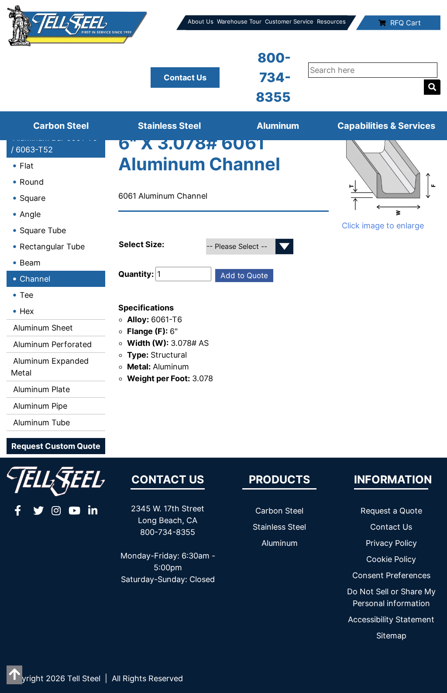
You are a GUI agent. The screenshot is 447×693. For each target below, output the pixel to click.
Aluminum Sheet (42, 327)
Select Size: (142, 244)
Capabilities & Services (386, 126)
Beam (30, 262)
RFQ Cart (405, 22)
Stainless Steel (169, 126)
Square (32, 198)
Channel (35, 278)
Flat (27, 165)
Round (32, 181)
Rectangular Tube (52, 246)
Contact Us (185, 77)
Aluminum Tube (40, 422)
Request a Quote (391, 510)
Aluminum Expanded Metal (50, 366)
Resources (331, 21)
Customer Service (289, 21)
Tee (26, 295)
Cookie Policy (391, 559)
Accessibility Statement (391, 619)
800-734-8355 (273, 77)
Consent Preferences (391, 575)
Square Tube (43, 230)
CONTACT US (167, 479)
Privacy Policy (391, 543)
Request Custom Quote (55, 446)
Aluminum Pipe (39, 405)
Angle (30, 214)
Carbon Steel (61, 126)
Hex (27, 311)
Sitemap (391, 635)
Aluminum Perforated (51, 344)
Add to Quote (244, 275)
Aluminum (278, 126)
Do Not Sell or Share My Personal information (391, 597)
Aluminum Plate (40, 389)
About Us (200, 21)
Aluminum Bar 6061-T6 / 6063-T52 (54, 143)
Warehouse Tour (239, 21)
